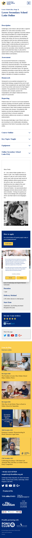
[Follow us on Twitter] (5, 335)
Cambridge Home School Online (8, 3)
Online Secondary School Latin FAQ (11, 153)
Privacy (3, 534)
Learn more (8, 243)
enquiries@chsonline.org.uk (12, 474)
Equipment (6, 145)
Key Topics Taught (9, 139)
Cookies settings (16, 274)
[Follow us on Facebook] (9, 335)
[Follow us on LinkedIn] (16, 335)
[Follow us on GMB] (20, 335)
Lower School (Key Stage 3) (10, 9)
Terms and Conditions (7, 532)
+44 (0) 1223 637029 (9, 472)
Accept (10, 277)
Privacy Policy (19, 264)
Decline (21, 277)
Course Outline (7, 133)
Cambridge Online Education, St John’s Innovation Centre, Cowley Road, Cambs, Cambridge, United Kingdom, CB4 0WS (15, 479)
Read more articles (7, 350)
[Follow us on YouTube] (12, 335)
